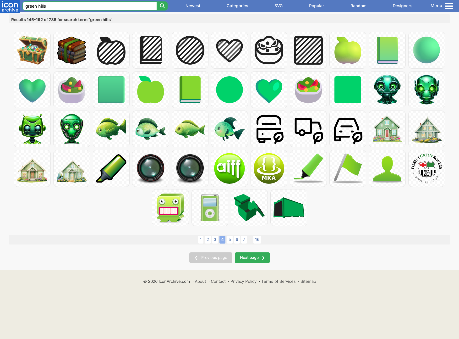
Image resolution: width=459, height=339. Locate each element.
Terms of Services (278, 281)
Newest (193, 5)
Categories (237, 5)
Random (358, 5)
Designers (402, 5)
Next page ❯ (252, 257)
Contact (218, 281)
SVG (278, 5)
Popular (316, 5)
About (200, 281)
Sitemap (308, 281)
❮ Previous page (211, 257)
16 (257, 239)
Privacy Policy (243, 281)
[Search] (162, 6)
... (250, 239)
